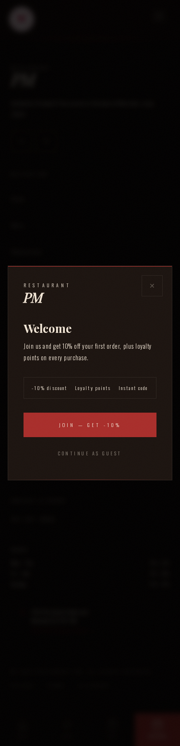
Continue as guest (90, 453)
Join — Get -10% (90, 424)
